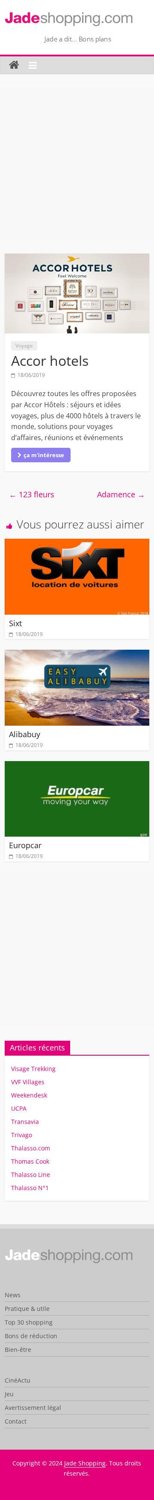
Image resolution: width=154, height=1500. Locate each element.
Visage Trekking (33, 1069)
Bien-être (18, 1349)
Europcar (25, 845)
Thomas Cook (30, 1161)
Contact (16, 1421)
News (13, 1295)
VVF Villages (27, 1082)
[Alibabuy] (77, 655)
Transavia (25, 1122)
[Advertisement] (77, 164)
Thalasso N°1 (30, 1188)
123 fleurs (31, 494)
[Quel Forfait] (69, 1252)
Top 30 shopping (29, 1322)
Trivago (21, 1135)
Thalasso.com (30, 1148)
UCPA (19, 1108)
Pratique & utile (27, 1308)
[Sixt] (77, 544)
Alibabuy (24, 734)
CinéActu (17, 1380)
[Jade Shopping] (14, 65)
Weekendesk (29, 1095)
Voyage (24, 345)
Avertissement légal (33, 1408)
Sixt (15, 623)
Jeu (9, 1394)
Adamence (121, 494)
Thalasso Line (30, 1174)
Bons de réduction (31, 1336)
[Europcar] (77, 766)
